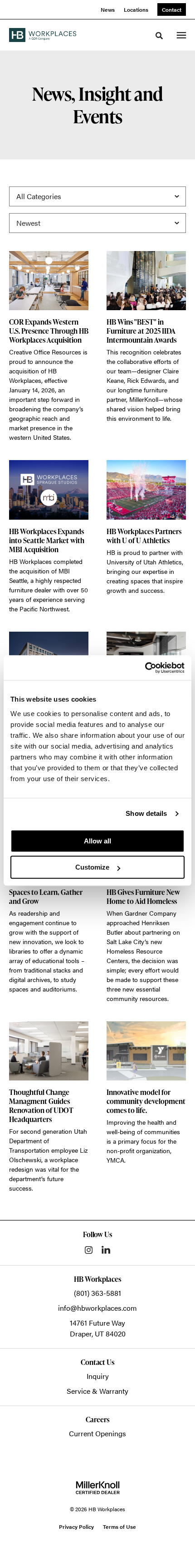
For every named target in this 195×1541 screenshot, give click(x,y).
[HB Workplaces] (42, 35)
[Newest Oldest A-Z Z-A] (97, 223)
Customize (92, 867)
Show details (146, 813)
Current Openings (97, 1433)
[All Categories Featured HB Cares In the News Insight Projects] (97, 196)
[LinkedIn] (106, 1250)
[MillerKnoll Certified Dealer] (98, 1487)
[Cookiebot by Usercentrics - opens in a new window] (145, 668)
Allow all (97, 841)
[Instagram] (89, 1250)
